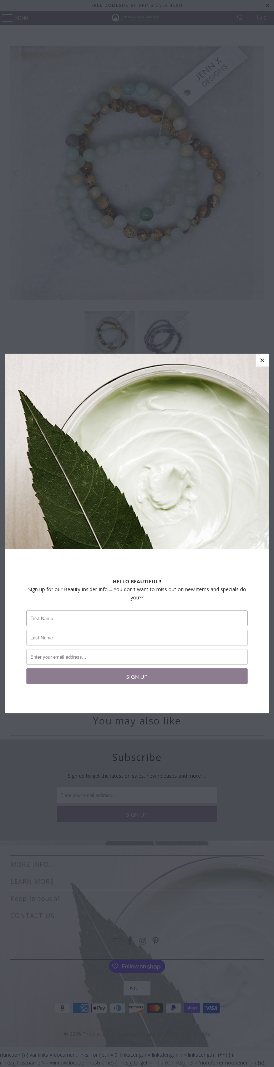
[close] (262, 360)
